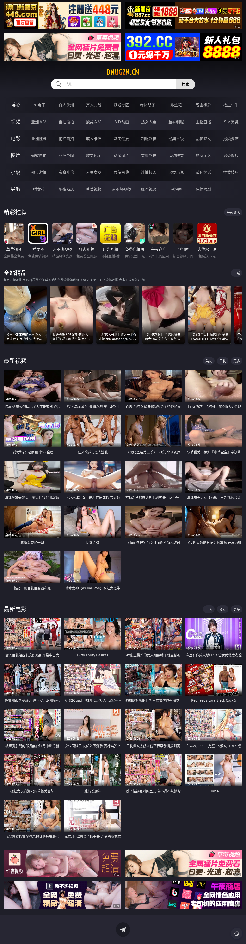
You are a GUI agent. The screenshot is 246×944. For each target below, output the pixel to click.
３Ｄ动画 (121, 121)
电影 (15, 138)
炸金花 (176, 105)
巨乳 (222, 360)
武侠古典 (121, 172)
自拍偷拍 (66, 121)
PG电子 (38, 105)
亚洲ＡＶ (39, 121)
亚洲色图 (66, 155)
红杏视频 (148, 189)
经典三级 (176, 138)
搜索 (185, 84)
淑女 (222, 609)
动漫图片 (121, 155)
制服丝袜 (148, 138)
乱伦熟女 (203, 138)
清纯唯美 (176, 155)
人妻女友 (93, 172)
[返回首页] (236, 933)
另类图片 (231, 155)
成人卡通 (93, 138)
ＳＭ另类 (231, 121)
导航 (15, 189)
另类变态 (231, 138)
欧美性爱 (121, 138)
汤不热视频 (121, 189)
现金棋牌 (203, 105)
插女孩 (39, 189)
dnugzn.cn (123, 72)
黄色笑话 (203, 172)
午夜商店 (66, 189)
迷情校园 (148, 172)
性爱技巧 (231, 172)
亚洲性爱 (39, 138)
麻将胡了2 (148, 105)
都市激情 (39, 172)
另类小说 (176, 172)
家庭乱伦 (66, 172)
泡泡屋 (176, 189)
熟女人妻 (148, 121)
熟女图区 (203, 155)
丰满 (208, 609)
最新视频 (15, 361)
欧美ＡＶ (93, 121)
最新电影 (15, 609)
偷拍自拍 (66, 138)
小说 (15, 172)
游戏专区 (121, 105)
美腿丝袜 (148, 155)
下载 (236, 273)
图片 (15, 155)
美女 (208, 360)
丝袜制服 (176, 121)
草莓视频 (93, 189)
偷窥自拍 (39, 155)
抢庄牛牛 (231, 105)
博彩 (15, 105)
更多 (236, 360)
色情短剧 (203, 189)
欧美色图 (93, 155)
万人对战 (93, 105)
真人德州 (66, 105)
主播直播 (203, 121)
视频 (15, 121)
